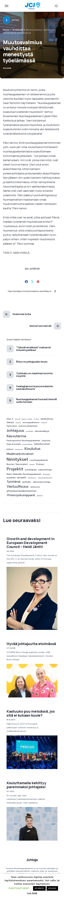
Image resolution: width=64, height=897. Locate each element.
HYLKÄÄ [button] (52, 888)
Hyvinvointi (12, 426)
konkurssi (19, 449)
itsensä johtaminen (28, 426)
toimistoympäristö (45, 478)
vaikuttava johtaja (41, 482)
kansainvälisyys (42, 431)
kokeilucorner (42, 444)
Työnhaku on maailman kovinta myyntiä (34, 375)
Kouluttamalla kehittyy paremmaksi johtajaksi (26, 784)
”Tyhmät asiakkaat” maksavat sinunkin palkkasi (33, 349)
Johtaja (15, 20)
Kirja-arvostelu (14, 444)
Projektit (15, 469)
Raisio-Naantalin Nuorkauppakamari (24, 474)
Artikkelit (17, 29)
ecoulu (18, 422)
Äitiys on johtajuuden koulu (31, 361)
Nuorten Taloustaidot (17, 464)
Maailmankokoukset (20, 454)
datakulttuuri (46, 419)
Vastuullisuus (18, 486)
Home (6, 29)
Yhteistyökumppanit (21, 495)
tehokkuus (32, 478)
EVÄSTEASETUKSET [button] (19, 888)
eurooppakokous (31, 422)
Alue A (10, 419)
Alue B (17, 419)
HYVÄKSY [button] (39, 888)
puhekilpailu (31, 469)
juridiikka (29, 431)
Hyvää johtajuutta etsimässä (31, 643)
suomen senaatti (16, 477)
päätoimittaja (45, 469)
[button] (6, 5)
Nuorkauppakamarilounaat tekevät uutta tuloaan (36, 401)
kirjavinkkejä (27, 444)
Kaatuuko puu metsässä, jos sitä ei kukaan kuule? (31, 713)
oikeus (32, 464)
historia (44, 422)
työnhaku (26, 482)
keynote (46, 440)
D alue (36, 419)
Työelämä (13, 481)
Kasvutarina (16, 436)
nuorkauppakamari (39, 460)
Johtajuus (15, 430)
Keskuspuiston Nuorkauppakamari (23, 440)
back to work (27, 419)
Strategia (46, 474)
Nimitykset (17, 459)
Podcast (40, 464)
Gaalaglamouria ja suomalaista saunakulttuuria (34, 388)
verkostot (35, 487)
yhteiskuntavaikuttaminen (21, 491)
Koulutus (32, 449)
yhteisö (40, 495)
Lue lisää (32, 893)
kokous (10, 449)
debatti (10, 422)
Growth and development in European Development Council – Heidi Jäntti (30, 542)
